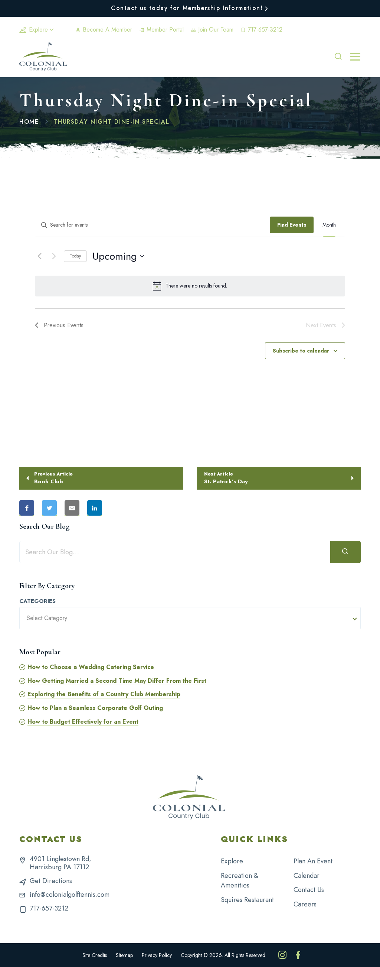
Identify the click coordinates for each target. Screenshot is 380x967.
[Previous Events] (39, 256)
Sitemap (124, 955)
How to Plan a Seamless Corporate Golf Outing (95, 708)
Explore (38, 29)
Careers (305, 904)
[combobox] (190, 618)
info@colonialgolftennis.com (69, 894)
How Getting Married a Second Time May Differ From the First (116, 680)
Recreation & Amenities (239, 880)
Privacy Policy (157, 955)
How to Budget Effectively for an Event (82, 721)
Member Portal (164, 29)
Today (75, 256)
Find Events (291, 224)
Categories (37, 601)
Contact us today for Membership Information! (187, 8)
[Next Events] (53, 256)
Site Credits (94, 955)
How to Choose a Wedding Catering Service (90, 667)
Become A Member (106, 29)
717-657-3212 (264, 29)
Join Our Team (214, 29)
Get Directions (51, 881)
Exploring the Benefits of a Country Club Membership (103, 694)
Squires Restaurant (247, 900)
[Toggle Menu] (355, 57)
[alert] (190, 286)
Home (29, 121)
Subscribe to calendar (301, 350)
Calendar (307, 875)
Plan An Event (313, 861)
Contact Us (309, 890)
